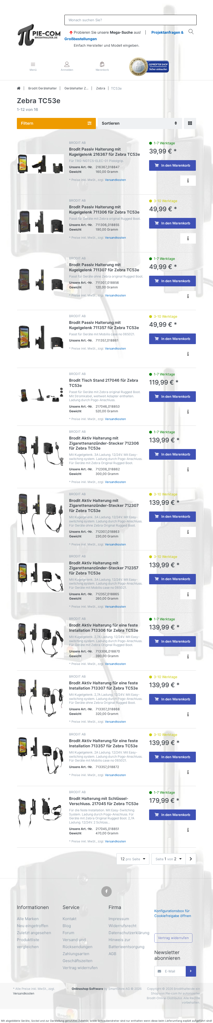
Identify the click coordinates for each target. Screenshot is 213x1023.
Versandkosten (115, 180)
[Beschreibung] (188, 180)
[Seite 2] (190, 858)
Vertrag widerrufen (173, 938)
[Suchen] (191, 31)
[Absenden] (191, 971)
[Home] (19, 88)
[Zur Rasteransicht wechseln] (190, 123)
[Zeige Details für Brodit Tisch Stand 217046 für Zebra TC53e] (40, 395)
